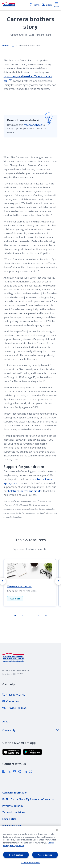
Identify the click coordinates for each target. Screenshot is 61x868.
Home (5, 45)
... (13, 45)
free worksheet (33, 125)
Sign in (49, 5)
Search (37, 5)
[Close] (56, 830)
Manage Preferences (30, 862)
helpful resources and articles (25, 491)
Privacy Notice (17, 845)
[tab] (15, 615)
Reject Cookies (16, 854)
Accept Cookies (45, 854)
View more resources (19, 586)
